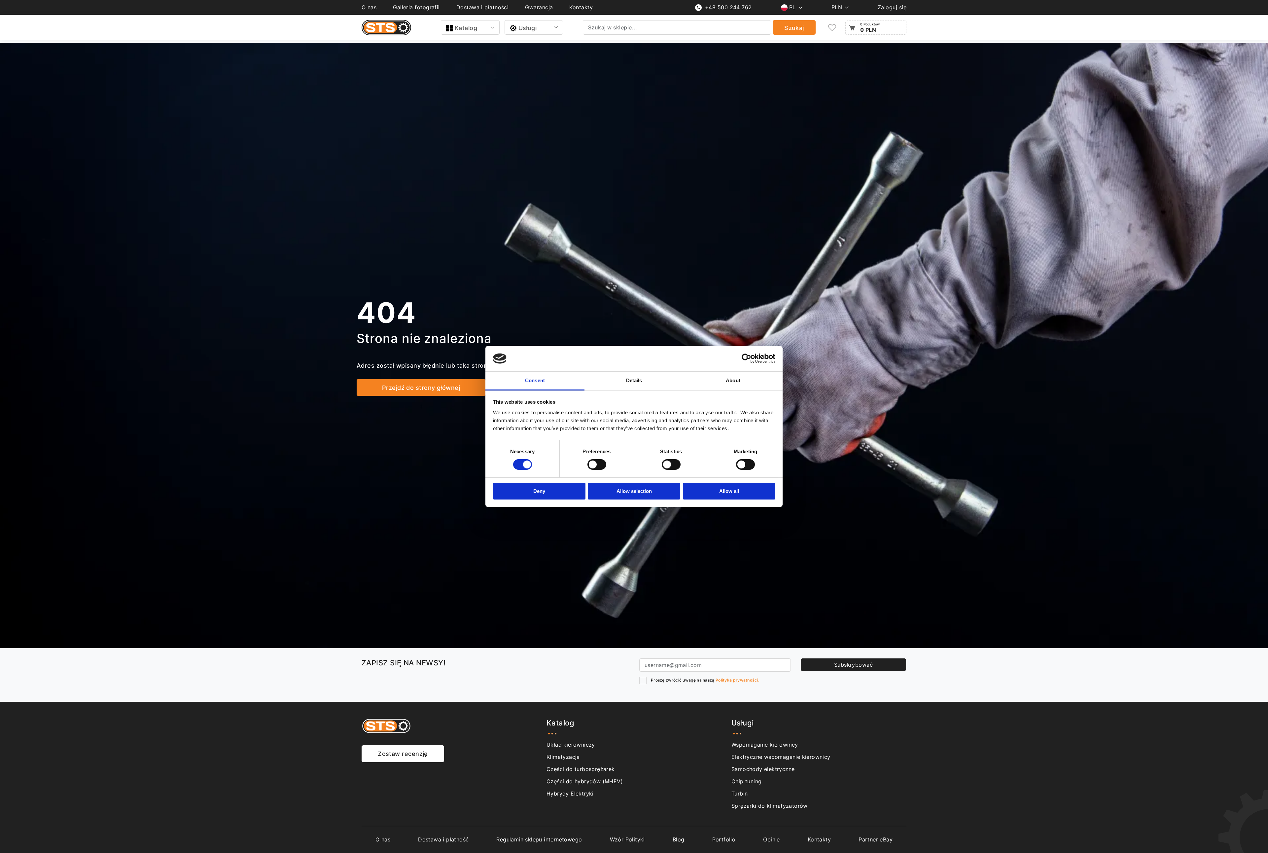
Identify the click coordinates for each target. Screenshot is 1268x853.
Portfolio (724, 839)
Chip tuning (746, 781)
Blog (679, 839)
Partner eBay (876, 839)
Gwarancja (539, 7)
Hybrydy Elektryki (570, 793)
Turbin (739, 793)
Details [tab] (634, 380)
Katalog (466, 27)
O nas (369, 7)
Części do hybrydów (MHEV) (584, 781)
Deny (539, 491)
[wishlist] (832, 27)
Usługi (527, 27)
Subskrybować (853, 664)
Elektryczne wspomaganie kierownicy (780, 757)
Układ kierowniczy (570, 744)
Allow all (729, 491)
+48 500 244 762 (728, 7)
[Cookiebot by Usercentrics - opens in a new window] (746, 358)
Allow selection (634, 491)
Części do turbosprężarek (580, 769)
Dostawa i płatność (443, 839)
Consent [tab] (535, 380)
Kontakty (581, 7)
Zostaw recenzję (403, 753)
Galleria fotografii (416, 7)
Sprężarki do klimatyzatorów (769, 805)
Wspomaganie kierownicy (764, 744)
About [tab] (733, 380)
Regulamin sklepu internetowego (539, 839)
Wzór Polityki (627, 839)
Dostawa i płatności (482, 7)
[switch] (596, 464)
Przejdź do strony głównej (421, 387)
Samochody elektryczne (762, 769)
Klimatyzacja (563, 757)
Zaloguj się (892, 7)
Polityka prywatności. (737, 680)
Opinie (771, 839)
